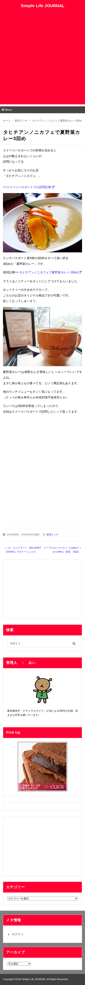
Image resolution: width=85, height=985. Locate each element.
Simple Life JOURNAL (42, 5)
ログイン (18, 934)
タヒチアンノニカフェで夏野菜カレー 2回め (48, 272)
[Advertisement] (42, 61)
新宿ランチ (53, 534)
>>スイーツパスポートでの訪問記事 (27, 187)
